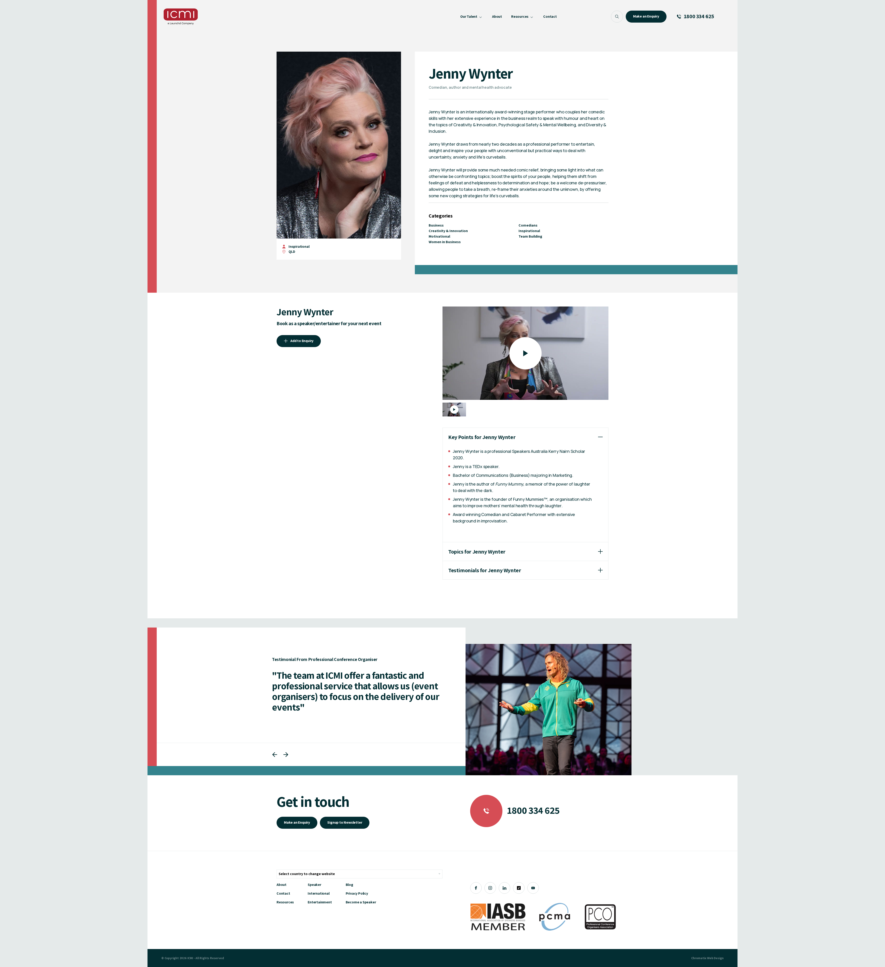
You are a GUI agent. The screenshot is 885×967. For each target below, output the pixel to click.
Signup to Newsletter (344, 822)
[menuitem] (471, 16)
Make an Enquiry (297, 822)
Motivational (439, 236)
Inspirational (299, 246)
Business (436, 225)
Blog (349, 884)
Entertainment (320, 902)
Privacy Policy (357, 893)
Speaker (314, 884)
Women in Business (445, 241)
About (281, 884)
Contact (283, 893)
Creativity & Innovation (448, 230)
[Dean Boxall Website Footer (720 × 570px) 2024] (548, 709)
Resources (285, 902)
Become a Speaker (361, 902)
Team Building (530, 236)
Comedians (528, 225)
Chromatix (698, 958)
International (318, 893)
